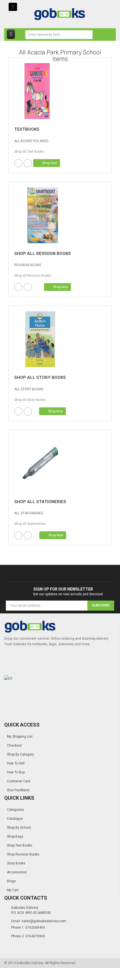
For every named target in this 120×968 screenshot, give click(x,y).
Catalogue (15, 819)
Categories (15, 810)
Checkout (14, 745)
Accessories (17, 872)
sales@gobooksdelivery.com (43, 921)
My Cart (13, 890)
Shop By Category (20, 754)
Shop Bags (15, 836)
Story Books (16, 863)
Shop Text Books (19, 845)
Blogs (11, 881)
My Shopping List (20, 736)
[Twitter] (28, 163)
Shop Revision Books (23, 854)
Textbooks (26, 129)
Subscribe (101, 605)
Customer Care (18, 781)
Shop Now (49, 163)
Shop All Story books (40, 377)
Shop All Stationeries (40, 501)
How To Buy (16, 772)
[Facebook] (18, 163)
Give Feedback (18, 790)
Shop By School (19, 828)
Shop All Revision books (42, 253)
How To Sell (16, 763)
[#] (37, 91)
